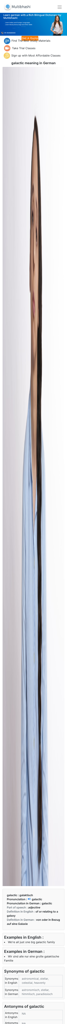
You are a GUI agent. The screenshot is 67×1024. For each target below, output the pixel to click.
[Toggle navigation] (59, 7)
